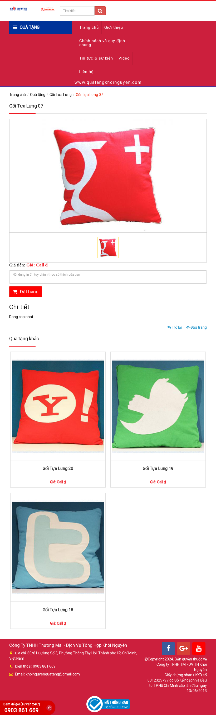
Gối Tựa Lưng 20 (58, 468)
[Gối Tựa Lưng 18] (58, 547)
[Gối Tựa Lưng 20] (58, 406)
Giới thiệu (113, 27)
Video (124, 58)
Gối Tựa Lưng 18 (58, 609)
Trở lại (176, 327)
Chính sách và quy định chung (102, 42)
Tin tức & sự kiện (96, 58)
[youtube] (198, 648)
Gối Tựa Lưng (61, 95)
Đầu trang (198, 327)
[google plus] (183, 648)
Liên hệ (86, 71)
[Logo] (32, 9)
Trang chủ (89, 27)
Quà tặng (37, 95)
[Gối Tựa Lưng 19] (158, 406)
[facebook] (168, 648)
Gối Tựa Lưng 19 (158, 468)
